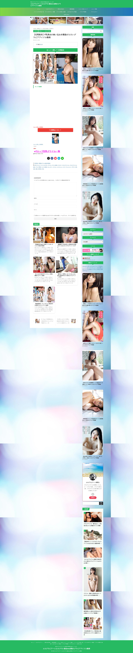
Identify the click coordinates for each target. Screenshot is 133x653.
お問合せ (93, 497)
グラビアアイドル (65, 165)
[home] (92, 494)
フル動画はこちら (54, 130)
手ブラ (73, 167)
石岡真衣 (36, 163)
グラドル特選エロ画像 (60, 11)
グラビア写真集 (83, 11)
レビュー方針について (83, 9)
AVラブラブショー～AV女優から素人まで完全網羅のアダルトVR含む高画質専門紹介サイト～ (92, 269)
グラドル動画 (54, 165)
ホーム (38, 9)
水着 (76, 167)
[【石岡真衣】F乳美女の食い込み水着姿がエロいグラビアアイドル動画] (58, 158)
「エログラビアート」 (49, 9)
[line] (62, 158)
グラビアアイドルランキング (88, 259)
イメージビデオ (44, 165)
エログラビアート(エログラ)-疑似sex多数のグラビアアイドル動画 (66, 648)
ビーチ (64, 167)
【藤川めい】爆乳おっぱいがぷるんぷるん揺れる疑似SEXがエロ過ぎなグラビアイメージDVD (66, 275)
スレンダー (50, 167)
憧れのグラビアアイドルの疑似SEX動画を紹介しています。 (66, 646)
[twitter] (48, 158)
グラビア (59, 165)
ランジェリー (68, 167)
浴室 (34, 168)
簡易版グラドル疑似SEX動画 (44, 163)
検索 (101, 503)
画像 (36, 168)
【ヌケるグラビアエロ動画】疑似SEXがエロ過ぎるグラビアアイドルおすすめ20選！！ (92, 561)
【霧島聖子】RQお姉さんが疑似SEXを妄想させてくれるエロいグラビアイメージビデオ (66, 246)
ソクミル (54, 167)
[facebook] (52, 158)
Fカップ (38, 165)
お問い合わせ (66, 14)
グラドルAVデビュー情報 (50, 11)
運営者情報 (72, 9)
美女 (43, 168)
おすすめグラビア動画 (72, 11)
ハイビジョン (59, 167)
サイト (35, 209)
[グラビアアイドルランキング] (86, 258)
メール (36, 204)
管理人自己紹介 (61, 9)
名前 (35, 198)
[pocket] (55, 158)
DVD (36, 165)
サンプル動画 (44, 167)
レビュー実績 (94, 9)
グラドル (49, 165)
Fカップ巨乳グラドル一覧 (48, 151)
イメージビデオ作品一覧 (39, 11)
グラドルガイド (94, 11)
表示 (41, 44)
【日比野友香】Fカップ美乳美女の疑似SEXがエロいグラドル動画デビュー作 (92, 632)
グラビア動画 (38, 167)
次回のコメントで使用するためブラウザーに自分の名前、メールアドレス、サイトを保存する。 (56, 215)
